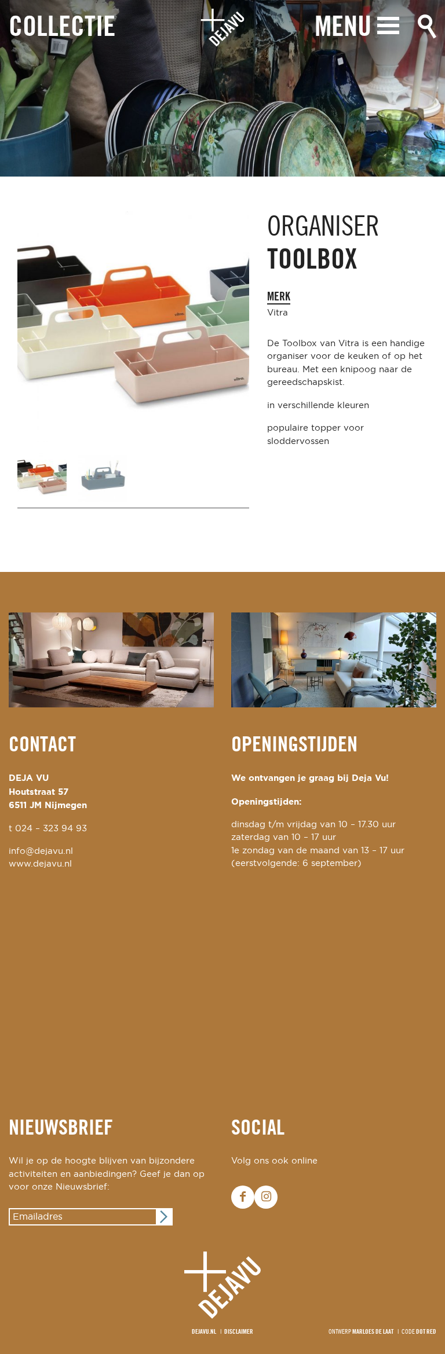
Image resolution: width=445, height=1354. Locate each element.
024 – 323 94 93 (51, 828)
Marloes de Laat (372, 1332)
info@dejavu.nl (41, 851)
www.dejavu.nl (40, 864)
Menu (343, 28)
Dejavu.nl (204, 1332)
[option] (222, 88)
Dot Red (426, 1332)
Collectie (62, 28)
